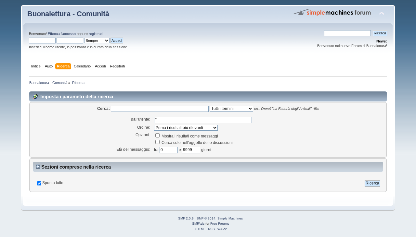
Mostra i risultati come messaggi (189, 136)
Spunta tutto (52, 183)
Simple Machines (230, 218)
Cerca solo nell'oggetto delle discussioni (197, 142)
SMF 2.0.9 (186, 218)
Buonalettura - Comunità (68, 14)
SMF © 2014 (206, 218)
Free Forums (219, 223)
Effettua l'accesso (62, 34)
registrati (95, 34)
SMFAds (198, 223)
